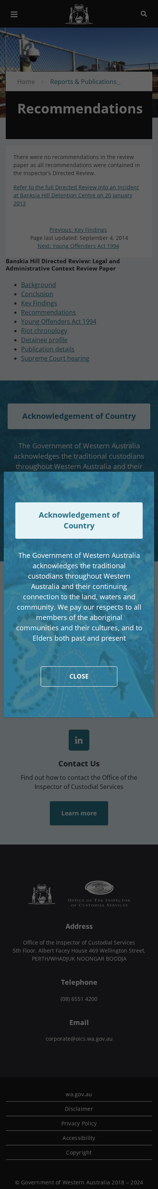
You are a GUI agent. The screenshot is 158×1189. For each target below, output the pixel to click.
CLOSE (79, 676)
